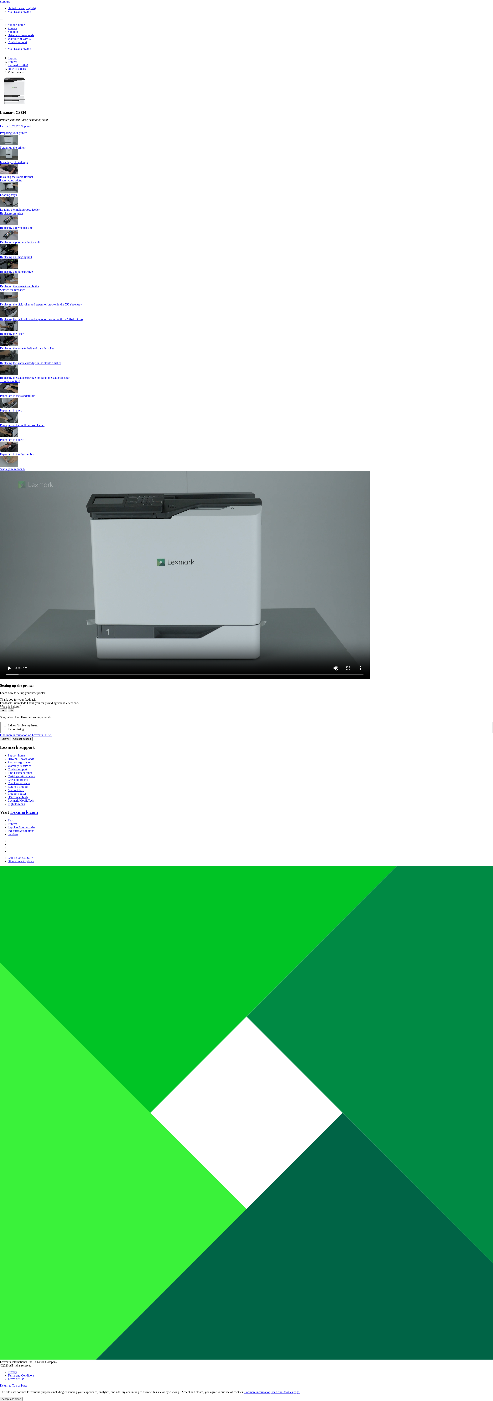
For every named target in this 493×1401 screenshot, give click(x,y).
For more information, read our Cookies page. (272, 1392)
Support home (16, 755)
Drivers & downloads (21, 759)
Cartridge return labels (21, 776)
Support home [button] (16, 24)
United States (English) (22, 8)
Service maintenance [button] (12, 289)
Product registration (19, 762)
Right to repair (16, 804)
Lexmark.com (24, 812)
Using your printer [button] (11, 180)
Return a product (18, 786)
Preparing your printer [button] (13, 133)
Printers (12, 61)
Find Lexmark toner (20, 772)
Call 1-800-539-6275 (20, 857)
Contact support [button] (17, 42)
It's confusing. (16, 729)
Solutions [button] (13, 31)
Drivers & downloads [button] (21, 35)
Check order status (19, 783)
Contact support (22, 738)
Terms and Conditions (21, 1375)
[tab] (246, 133)
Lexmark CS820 (18, 65)
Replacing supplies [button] (11, 213)
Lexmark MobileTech (21, 800)
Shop (11, 820)
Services (13, 834)
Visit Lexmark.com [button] (19, 11)
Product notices (17, 793)
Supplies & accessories (21, 827)
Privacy (12, 1372)
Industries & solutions (21, 830)
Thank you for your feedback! (18, 699)
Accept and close (11, 1399)
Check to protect (18, 779)
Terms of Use (16, 1379)
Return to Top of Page (13, 1385)
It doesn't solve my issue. (23, 725)
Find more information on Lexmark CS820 (26, 735)
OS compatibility (18, 797)
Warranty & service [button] (19, 38)
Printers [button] (12, 28)
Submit (5, 738)
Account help (16, 790)
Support (12, 58)
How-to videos (17, 68)
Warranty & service (19, 765)
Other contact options (21, 861)
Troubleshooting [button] (10, 381)
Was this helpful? (10, 706)
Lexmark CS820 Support (15, 126)
